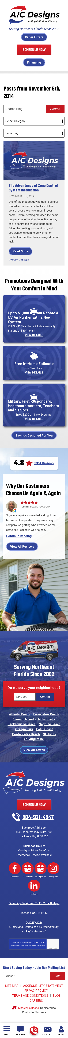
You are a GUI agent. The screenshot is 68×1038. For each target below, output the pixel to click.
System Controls (19, 260)
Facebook (15, 868)
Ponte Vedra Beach (26, 734)
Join (58, 976)
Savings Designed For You (34, 435)
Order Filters (34, 37)
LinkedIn (34, 886)
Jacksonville (46, 719)
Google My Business (28, 868)
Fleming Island (23, 719)
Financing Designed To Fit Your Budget (34, 903)
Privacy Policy (24, 945)
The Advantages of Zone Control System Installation (33, 188)
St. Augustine (34, 739)
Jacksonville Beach (22, 724)
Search (55, 109)
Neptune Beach (50, 724)
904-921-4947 (34, 1030)
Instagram (53, 868)
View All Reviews (22, 546)
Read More (20, 251)
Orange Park (24, 729)
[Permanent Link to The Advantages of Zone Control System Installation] (34, 160)
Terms (55, 948)
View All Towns (34, 750)
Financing (34, 62)
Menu (7, 1034)
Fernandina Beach (46, 714)
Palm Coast (44, 729)
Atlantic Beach (19, 714)
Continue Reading (19, 536)
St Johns (49, 734)
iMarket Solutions (28, 1008)
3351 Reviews (44, 463)
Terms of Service (36, 945)
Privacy (50, 948)
